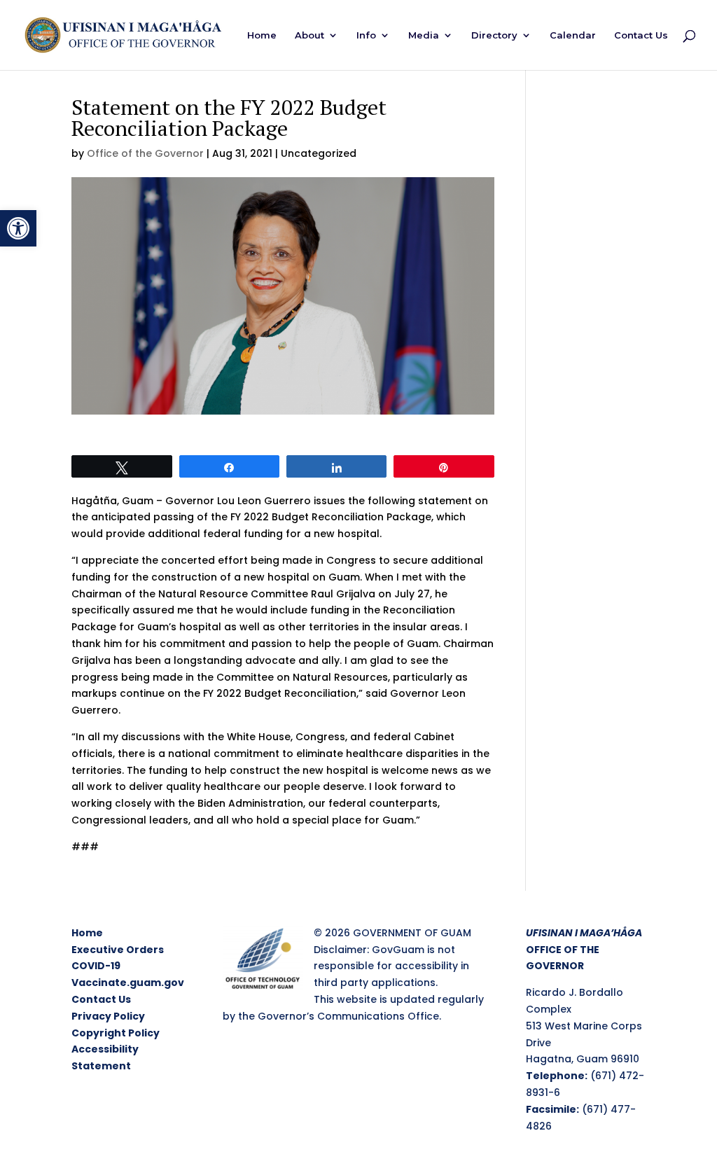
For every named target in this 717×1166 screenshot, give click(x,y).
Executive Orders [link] (117, 950)
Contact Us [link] (641, 35)
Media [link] (423, 35)
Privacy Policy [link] (108, 1016)
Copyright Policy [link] (115, 1033)
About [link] (309, 35)
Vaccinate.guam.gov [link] (127, 983)
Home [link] (262, 35)
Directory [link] (494, 35)
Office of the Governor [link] (145, 153)
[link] (18, 228)
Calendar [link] (573, 35)
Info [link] (366, 35)
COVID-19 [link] (95, 966)
